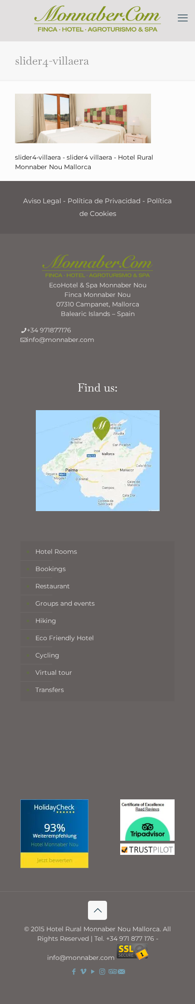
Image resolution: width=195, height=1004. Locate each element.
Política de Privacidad (104, 200)
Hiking (45, 621)
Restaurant (52, 586)
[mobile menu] (182, 18)
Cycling (47, 655)
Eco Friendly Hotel (64, 638)
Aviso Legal (42, 200)
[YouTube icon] (92, 971)
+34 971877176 (49, 330)
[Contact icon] (121, 971)
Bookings (50, 569)
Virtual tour (53, 672)
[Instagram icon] (102, 971)
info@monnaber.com (60, 340)
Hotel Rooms (56, 551)
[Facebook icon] (73, 971)
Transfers (49, 690)
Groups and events (65, 603)
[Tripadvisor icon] (111, 971)
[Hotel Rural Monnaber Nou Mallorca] (97, 18)
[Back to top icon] (97, 910)
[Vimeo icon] (83, 971)
